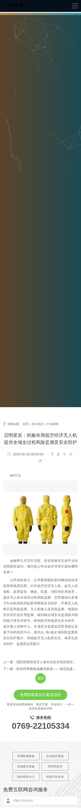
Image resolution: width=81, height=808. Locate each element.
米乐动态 (37, 424)
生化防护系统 (55, 756)
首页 (25, 424)
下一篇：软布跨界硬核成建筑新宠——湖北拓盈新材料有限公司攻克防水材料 (40, 669)
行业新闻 (52, 424)
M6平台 (15, 475)
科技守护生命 (55, 776)
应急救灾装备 (26, 766)
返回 (40, 678)
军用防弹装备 (26, 756)
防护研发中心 (26, 776)
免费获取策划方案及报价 (40, 695)
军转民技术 (55, 766)
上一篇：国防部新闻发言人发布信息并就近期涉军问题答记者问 (40, 662)
